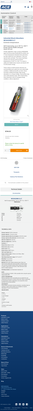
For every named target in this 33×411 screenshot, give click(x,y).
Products (3, 315)
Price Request (4, 374)
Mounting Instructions (5, 352)
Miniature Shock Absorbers (6, 22)
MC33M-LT (19, 20)
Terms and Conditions (16, 407)
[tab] (16, 189)
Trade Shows (4, 365)
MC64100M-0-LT (27, 30)
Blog (2, 381)
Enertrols (3, 392)
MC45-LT (18, 27)
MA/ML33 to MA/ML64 (11, 33)
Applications (4, 326)
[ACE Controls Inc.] (6, 7)
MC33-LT (18, 25)
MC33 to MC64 (12, 20)
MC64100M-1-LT (27, 32)
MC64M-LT (19, 23)
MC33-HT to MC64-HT (11, 26)
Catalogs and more (5, 350)
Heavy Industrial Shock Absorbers (6, 32)
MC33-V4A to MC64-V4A (11, 23)
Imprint (31, 407)
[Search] (12, 1)
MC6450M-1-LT (27, 24)
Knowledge (3, 355)
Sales (2, 369)
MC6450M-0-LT (27, 22)
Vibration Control (5, 320)
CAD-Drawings (4, 348)
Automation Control (5, 317)
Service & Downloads (7, 346)
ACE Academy (4, 357)
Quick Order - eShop (5, 372)
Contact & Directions (5, 396)
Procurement (4, 376)
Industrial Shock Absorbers (6, 26)
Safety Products (4, 322)
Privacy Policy (25, 407)
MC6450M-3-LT (27, 27)
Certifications (4, 359)
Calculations (4, 336)
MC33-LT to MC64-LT (11, 29)
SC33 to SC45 (12, 31)
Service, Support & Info (6, 378)
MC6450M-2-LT (27, 25)
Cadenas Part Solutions (16, 176)
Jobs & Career (4, 394)
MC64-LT (18, 28)
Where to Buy (4, 370)
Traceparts (16, 172)
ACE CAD (16, 167)
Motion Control (4, 319)
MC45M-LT (19, 22)
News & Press (5, 362)
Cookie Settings (7, 407)
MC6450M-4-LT (27, 29)
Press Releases (4, 364)
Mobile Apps (4, 353)
